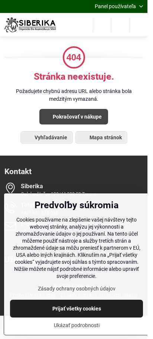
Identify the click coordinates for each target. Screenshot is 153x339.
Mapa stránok (105, 137)
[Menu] (138, 24)
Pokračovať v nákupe (77, 117)
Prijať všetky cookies (76, 309)
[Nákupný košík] (120, 24)
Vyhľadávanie (50, 137)
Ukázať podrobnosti (77, 325)
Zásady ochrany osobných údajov (76, 289)
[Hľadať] (102, 24)
